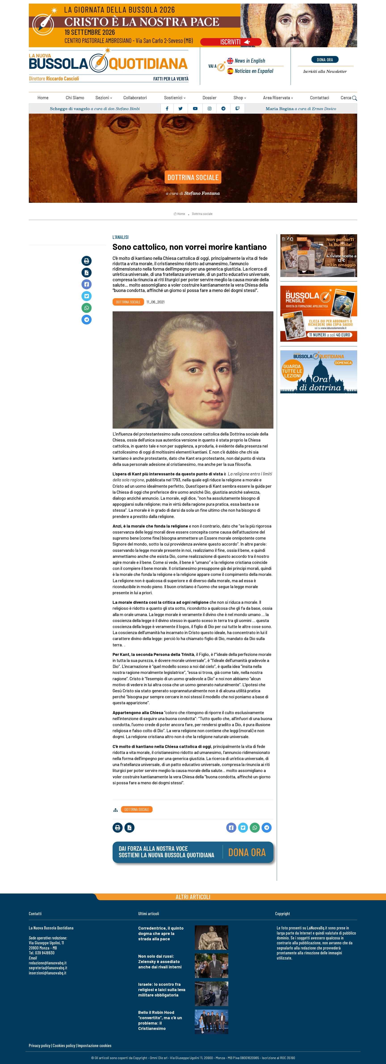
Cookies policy (64, 1045)
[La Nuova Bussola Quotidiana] (109, 66)
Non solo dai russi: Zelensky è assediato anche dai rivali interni (160, 961)
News (250, 60)
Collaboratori (135, 97)
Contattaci (319, 97)
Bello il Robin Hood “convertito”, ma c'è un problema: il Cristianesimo (160, 1020)
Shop (238, 97)
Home (43, 97)
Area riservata (276, 97)
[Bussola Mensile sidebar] (318, 314)
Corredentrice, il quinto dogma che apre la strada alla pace (161, 933)
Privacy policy (39, 1045)
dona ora (325, 59)
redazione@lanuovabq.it (48, 962)
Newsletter (325, 71)
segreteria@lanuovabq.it (48, 967)
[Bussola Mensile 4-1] (318, 255)
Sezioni (102, 97)
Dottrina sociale (193, 177)
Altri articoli (193, 896)
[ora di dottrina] (318, 371)
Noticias (254, 70)
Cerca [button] (346, 97)
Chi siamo (75, 97)
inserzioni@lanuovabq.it (47, 972)
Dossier (209, 97)
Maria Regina (280, 108)
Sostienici (173, 97)
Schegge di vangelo (70, 108)
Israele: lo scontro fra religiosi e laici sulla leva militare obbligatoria (161, 989)
